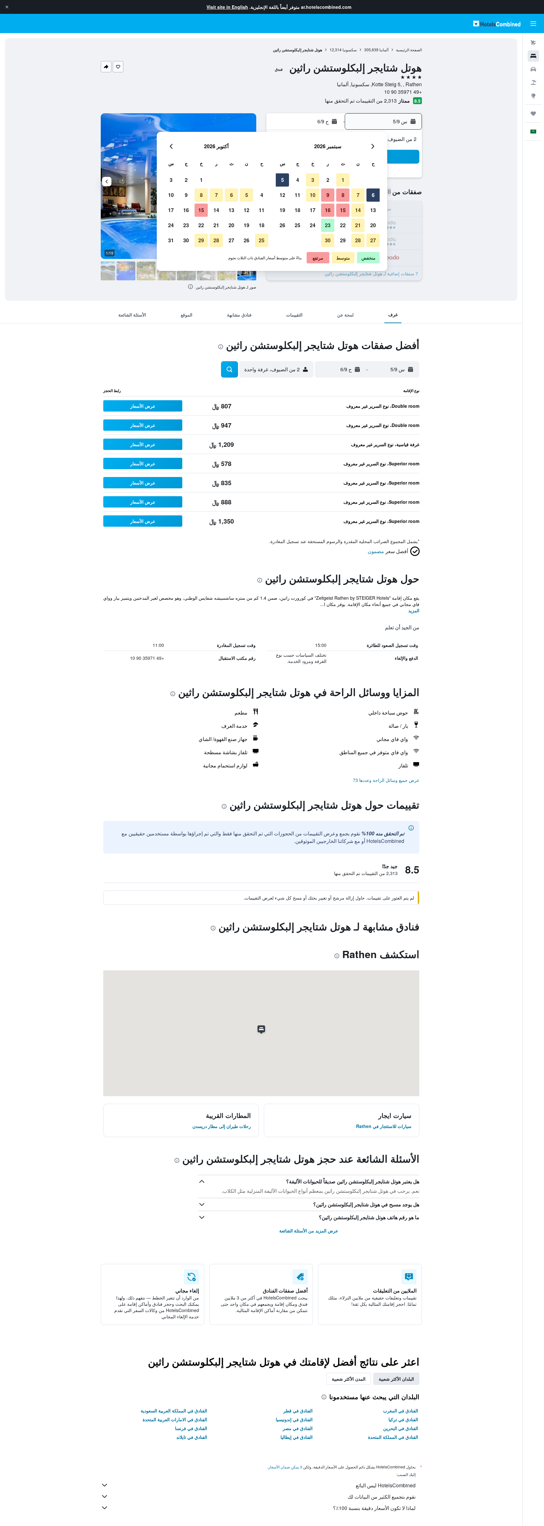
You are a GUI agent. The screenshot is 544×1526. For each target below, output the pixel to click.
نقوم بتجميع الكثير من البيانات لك (382, 1496)
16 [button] (328, 210)
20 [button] (373, 225)
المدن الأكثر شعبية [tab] (349, 1379)
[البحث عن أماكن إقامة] (533, 56)
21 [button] (358, 225)
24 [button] (312, 225)
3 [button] (312, 179)
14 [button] (358, 210)
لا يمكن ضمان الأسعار (285, 1466)
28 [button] (358, 240)
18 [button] (297, 210)
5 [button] (282, 179)
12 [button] (282, 195)
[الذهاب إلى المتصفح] (533, 95)
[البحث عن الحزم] (533, 82)
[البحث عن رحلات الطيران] (533, 42)
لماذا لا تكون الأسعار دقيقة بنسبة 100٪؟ (374, 1508)
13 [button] (373, 210)
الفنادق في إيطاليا (296, 1437)
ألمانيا (383, 49)
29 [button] (343, 240)
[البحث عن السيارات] (533, 69)
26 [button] (282, 225)
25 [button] (297, 225)
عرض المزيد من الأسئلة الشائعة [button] (308, 1230)
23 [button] (328, 225)
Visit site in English (227, 7)
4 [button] (297, 179)
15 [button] (343, 210)
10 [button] (312, 195)
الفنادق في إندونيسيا (294, 1419)
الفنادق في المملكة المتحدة (393, 1437)
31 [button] (171, 240)
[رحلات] (533, 113)
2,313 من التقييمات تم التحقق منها (361, 100)
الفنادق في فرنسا (191, 1428)
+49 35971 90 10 (403, 91)
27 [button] (373, 240)
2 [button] (327, 179)
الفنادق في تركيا (403, 1419)
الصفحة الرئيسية (409, 49)
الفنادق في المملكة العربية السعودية (174, 1410)
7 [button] (358, 195)
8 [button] (343, 195)
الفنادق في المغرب (400, 1410)
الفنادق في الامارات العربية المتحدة (175, 1419)
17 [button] (312, 210)
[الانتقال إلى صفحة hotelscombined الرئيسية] (496, 23)
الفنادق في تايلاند (191, 1437)
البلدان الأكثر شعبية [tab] (396, 1379)
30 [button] (328, 240)
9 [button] (327, 195)
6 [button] (373, 195)
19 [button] (282, 210)
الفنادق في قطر (298, 1410)
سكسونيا (350, 49)
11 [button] (297, 195)
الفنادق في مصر (298, 1428)
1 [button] (343, 179)
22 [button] (343, 225)
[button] (7, 7)
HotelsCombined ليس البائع (386, 1485)
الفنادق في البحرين (400, 1428)
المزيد (413, 610)
